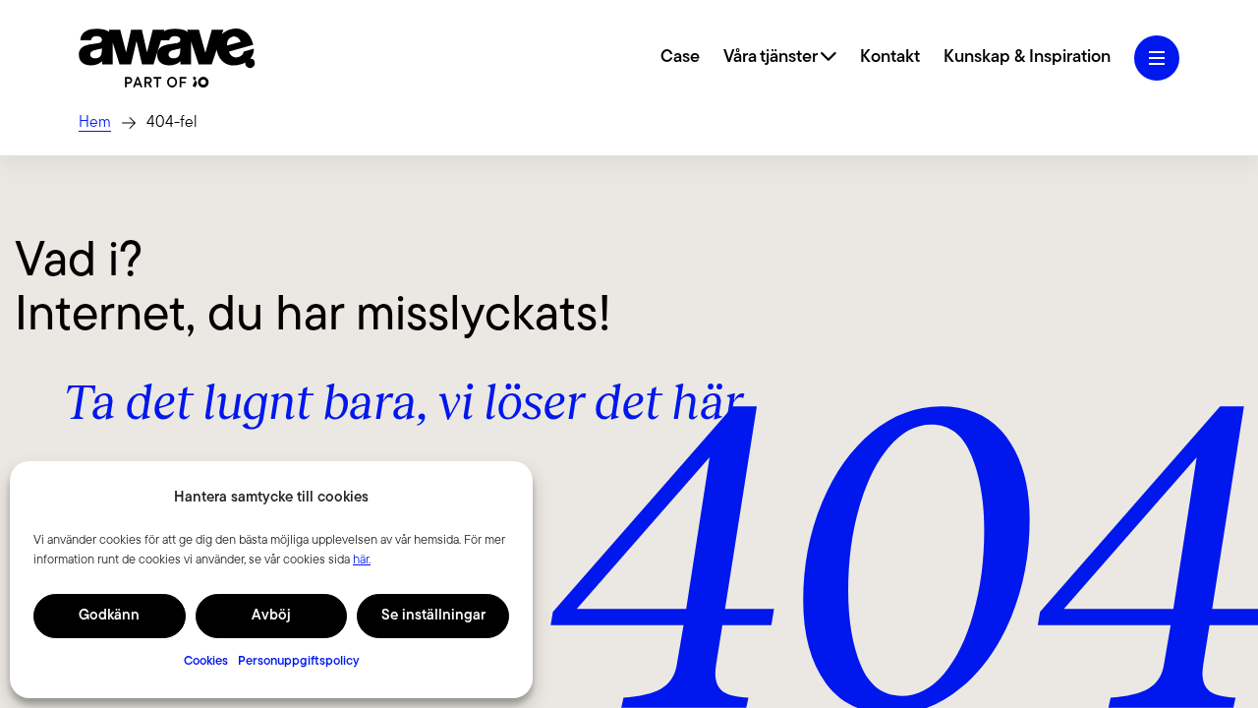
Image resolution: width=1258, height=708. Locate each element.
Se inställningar (433, 616)
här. (362, 560)
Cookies (206, 661)
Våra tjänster (772, 58)
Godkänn (109, 616)
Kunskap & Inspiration (1027, 58)
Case (680, 58)
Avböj (271, 616)
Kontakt (890, 58)
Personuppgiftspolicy (299, 661)
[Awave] (167, 58)
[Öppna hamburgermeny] (1156, 58)
